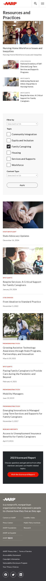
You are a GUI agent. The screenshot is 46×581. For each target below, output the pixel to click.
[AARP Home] (10, 3)
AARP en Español (9, 533)
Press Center (8, 523)
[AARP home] (9, 500)
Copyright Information (11, 559)
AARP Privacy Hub (10, 551)
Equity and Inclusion (22, 140)
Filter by (10, 120)
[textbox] (22, 124)
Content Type (13, 171)
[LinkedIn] (21, 574)
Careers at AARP (9, 518)
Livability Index (29, 518)
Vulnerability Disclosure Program (15, 563)
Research (27, 528)
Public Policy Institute (32, 523)
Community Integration (24, 134)
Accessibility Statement (12, 555)
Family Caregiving (21, 146)
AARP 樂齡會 (8, 538)
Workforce (18, 165)
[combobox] (22, 123)
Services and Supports (23, 158)
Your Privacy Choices (11, 567)
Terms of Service (25, 551)
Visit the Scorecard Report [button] (23, 474)
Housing (16, 152)
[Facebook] (5, 574)
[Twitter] (13, 574)
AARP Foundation (9, 528)
